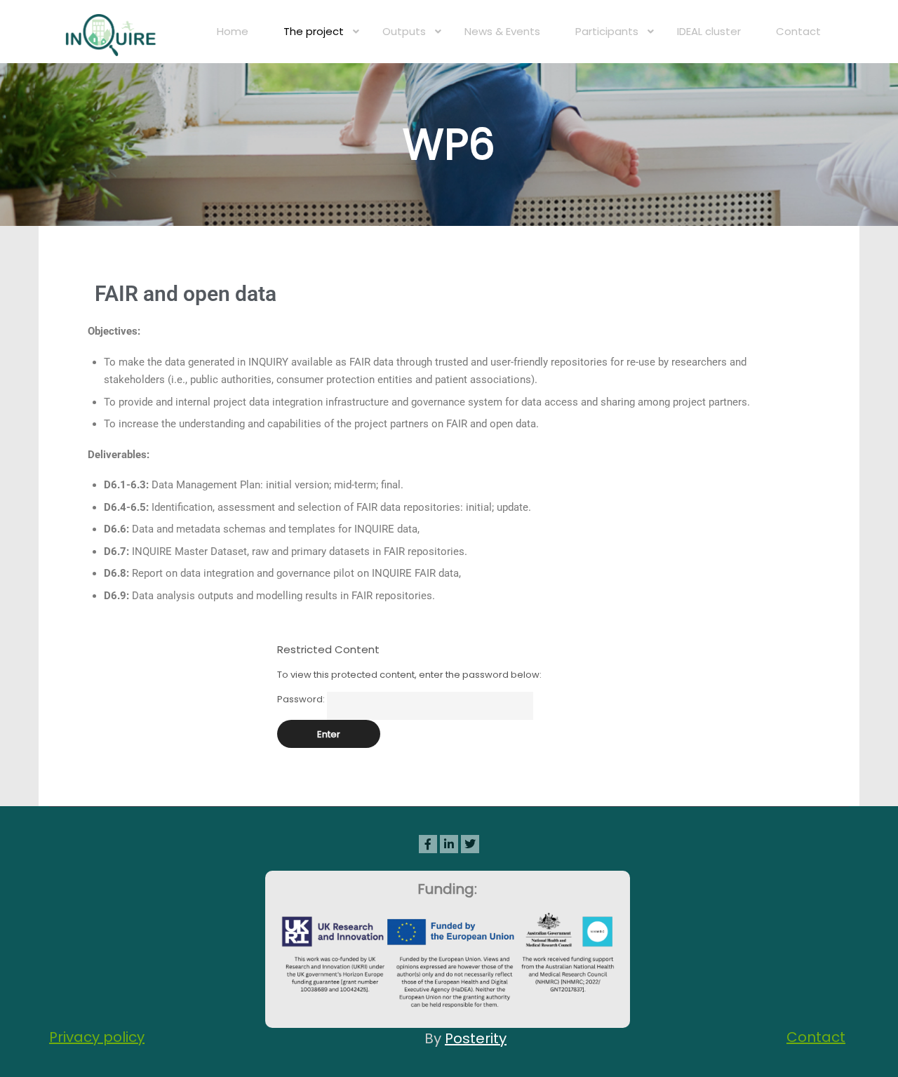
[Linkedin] (449, 844)
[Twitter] (470, 844)
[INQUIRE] (112, 31)
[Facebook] (428, 844)
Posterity (476, 1038)
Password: (302, 699)
